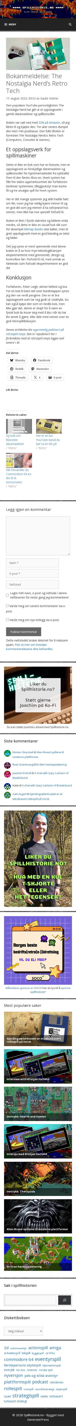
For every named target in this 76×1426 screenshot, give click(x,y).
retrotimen (56, 1382)
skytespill (61, 1389)
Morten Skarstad (23, 752)
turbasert (56, 1396)
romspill (28, 1389)
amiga (55, 1347)
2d (6, 1347)
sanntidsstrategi (44, 1389)
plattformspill (17, 1382)
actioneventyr (18, 1348)
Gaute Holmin (49, 98)
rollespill (13, 1388)
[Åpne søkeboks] (70, 24)
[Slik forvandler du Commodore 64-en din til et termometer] (19, 460)
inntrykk (9, 1370)
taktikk (44, 1396)
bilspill (26, 1353)
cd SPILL (50, 1353)
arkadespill (12, 1353)
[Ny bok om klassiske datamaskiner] (19, 426)
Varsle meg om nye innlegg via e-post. (34, 620)
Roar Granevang (23, 764)
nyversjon (13, 1375)
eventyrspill (48, 1359)
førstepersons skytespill (22, 1365)
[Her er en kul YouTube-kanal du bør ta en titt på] (49, 426)
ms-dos (20, 1370)
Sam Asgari (19, 794)
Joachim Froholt (22, 773)
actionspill (38, 1347)
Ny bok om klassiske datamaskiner (15, 440)
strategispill (26, 1395)
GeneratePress (38, 1419)
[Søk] (64, 1300)
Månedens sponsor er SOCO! (24, 988)
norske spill (45, 1370)
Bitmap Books (33, 229)
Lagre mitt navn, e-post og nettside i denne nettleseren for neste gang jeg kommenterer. (39, 595)
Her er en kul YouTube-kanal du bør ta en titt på (48, 440)
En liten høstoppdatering (51, 764)
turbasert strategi (15, 1401)
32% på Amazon (49, 122)
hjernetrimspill (52, 1365)
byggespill (38, 1353)
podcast (40, 1382)
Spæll (7, 1396)
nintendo (32, 1370)
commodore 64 (18, 1359)
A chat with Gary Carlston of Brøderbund (47, 785)
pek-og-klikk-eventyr (41, 1375)
